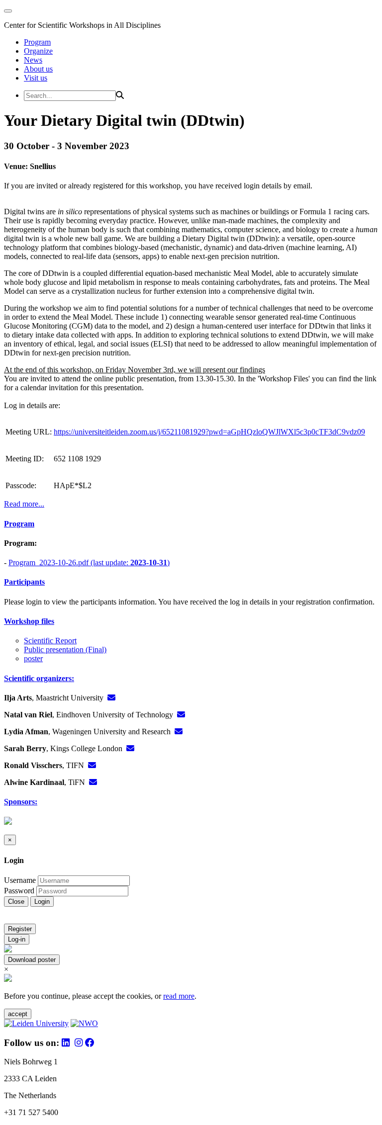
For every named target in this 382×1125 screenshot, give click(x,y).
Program (37, 42)
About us (38, 69)
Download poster (32, 959)
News (33, 60)
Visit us (35, 78)
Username (20, 880)
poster (33, 658)
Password (19, 890)
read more (178, 996)
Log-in (16, 939)
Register (20, 929)
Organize (38, 51)
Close (16, 901)
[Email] (111, 697)
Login (42, 901)
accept (17, 1014)
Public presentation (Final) (65, 649)
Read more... (24, 504)
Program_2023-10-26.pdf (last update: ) (89, 562)
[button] (191, 523)
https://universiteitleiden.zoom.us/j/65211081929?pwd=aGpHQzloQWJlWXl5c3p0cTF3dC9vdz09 (209, 432)
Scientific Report (50, 640)
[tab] (191, 523)
